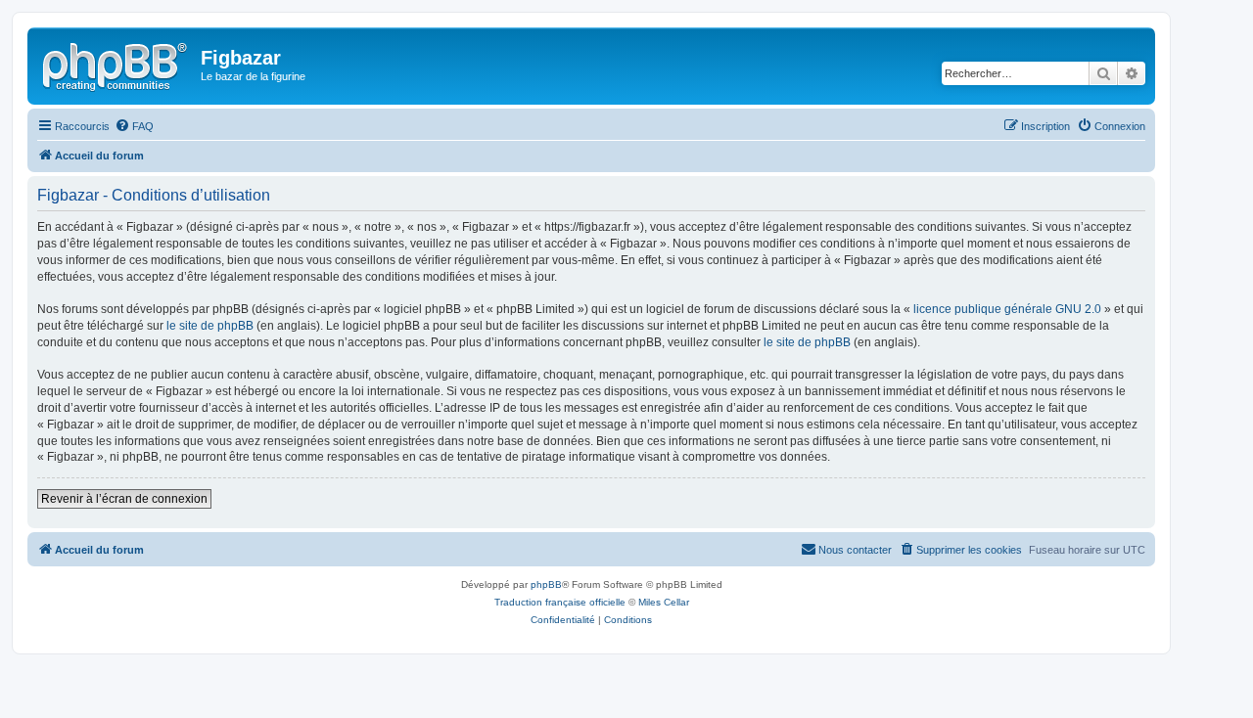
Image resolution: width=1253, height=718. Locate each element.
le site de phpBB (210, 326)
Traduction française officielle (560, 602)
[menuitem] (134, 126)
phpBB (546, 584)
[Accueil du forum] (116, 63)
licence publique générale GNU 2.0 (1007, 309)
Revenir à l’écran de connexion (124, 499)
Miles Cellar (663, 602)
